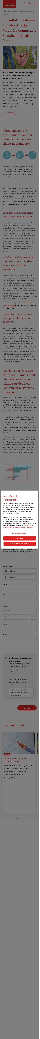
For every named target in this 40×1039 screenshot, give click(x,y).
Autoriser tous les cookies (19, 543)
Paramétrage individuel (19, 533)
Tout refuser (19, 538)
